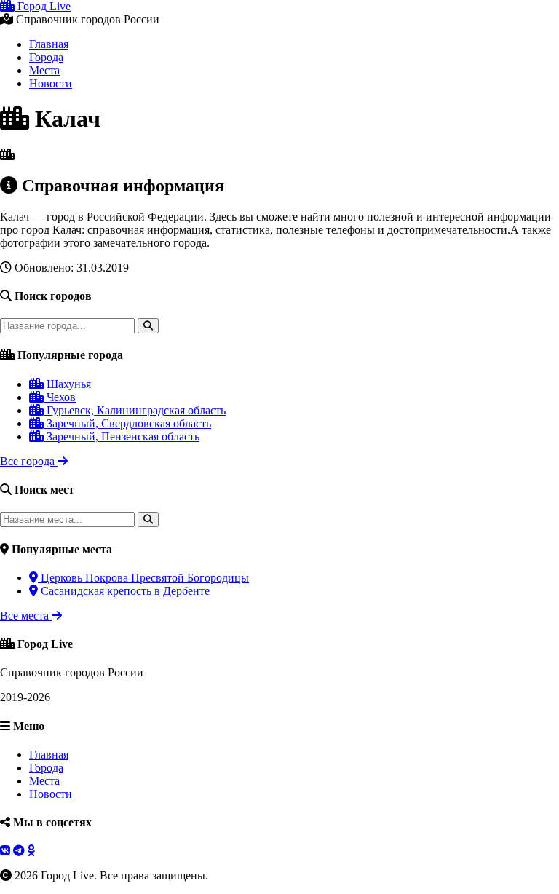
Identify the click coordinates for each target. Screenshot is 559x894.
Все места (26, 615)
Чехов (60, 397)
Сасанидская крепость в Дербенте (124, 591)
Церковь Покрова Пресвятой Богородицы (143, 577)
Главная (48, 44)
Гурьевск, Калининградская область (135, 410)
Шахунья (67, 384)
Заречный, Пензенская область (121, 436)
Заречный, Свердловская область (127, 423)
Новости (50, 83)
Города (46, 57)
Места (44, 70)
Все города (29, 461)
